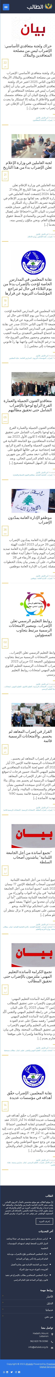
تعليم (22, 1050)
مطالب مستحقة (9, 1050)
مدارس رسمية (16, 1162)
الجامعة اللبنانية (40, 475)
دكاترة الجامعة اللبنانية (21, 927)
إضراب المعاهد (41, 810)
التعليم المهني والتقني (32, 1050)
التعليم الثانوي (27, 686)
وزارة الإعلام (32, 237)
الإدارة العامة (41, 578)
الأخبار (38, 118)
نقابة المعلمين (14, 358)
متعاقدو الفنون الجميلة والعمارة (24, 475)
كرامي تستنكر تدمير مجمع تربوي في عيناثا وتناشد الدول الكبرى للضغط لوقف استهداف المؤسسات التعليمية (27, 1243)
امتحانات (7, 686)
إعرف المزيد (44, 1221)
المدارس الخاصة (26, 358)
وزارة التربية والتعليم (43, 929)
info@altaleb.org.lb (38, 1347)
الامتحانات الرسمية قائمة (12, 810)
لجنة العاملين (41, 237)
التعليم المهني (16, 686)
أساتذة (49, 927)
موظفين (33, 578)
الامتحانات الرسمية (39, 686)
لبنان (10, 927)
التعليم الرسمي (32, 1162)
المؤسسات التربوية (39, 358)
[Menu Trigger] (6, 7)
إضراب (49, 120)
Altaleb (29, 1364)
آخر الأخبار (44, 118)
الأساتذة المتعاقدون (39, 120)
